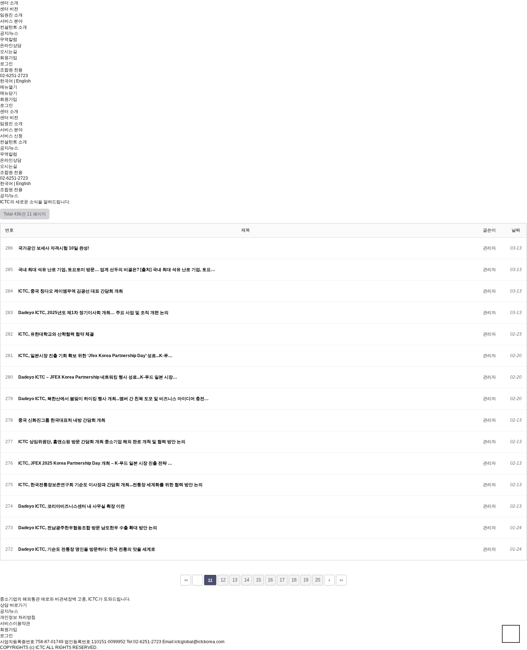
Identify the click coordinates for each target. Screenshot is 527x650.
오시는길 (8, 51)
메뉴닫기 (8, 93)
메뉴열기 (8, 87)
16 (270, 580)
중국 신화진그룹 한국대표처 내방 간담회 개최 (62, 420)
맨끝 (341, 580)
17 (282, 580)
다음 (329, 580)
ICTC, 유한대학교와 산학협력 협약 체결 (56, 334)
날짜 (516, 230)
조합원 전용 (11, 69)
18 (293, 580)
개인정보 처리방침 (17, 617)
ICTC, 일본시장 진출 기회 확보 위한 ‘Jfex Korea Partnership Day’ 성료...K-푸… (96, 355)
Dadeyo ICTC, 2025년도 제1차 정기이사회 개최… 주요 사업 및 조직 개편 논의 (94, 312)
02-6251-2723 (14, 75)
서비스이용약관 (15, 623)
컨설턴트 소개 (13, 27)
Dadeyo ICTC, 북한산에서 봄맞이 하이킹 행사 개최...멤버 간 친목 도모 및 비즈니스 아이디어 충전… (114, 398)
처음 (185, 580)
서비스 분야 (11, 21)
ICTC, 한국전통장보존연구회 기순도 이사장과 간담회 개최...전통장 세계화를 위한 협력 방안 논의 (111, 484)
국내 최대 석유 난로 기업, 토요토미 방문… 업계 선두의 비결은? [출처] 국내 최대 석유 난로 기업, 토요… (117, 269)
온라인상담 (11, 45)
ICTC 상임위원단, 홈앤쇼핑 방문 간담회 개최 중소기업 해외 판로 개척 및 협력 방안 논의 (102, 441)
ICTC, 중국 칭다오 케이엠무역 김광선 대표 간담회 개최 (71, 291)
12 (222, 580)
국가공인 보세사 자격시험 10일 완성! (54, 248)
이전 (197, 580)
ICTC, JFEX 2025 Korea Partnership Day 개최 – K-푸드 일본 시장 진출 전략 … (95, 463)
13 (234, 580)
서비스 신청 (11, 135)
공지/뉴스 (9, 33)
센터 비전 (9, 8)
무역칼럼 (8, 39)
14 (246, 580)
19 (305, 580)
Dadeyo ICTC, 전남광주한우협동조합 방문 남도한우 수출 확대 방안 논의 (88, 527)
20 (317, 580)
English (23, 81)
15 (258, 580)
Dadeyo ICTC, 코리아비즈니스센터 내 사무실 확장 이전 (72, 506)
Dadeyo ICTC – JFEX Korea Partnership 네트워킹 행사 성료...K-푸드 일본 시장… (98, 377)
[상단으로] (511, 634)
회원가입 (8, 57)
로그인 (6, 63)
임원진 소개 (11, 15)
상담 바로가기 (13, 605)
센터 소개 (9, 2)
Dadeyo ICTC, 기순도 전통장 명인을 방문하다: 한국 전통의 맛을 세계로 (87, 549)
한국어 (6, 81)
